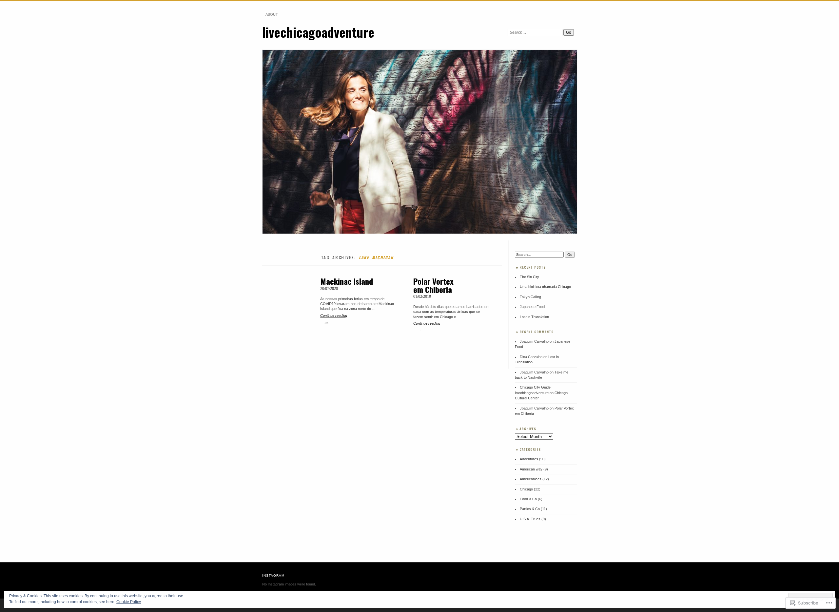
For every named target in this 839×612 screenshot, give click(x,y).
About (271, 14)
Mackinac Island (346, 281)
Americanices (530, 479)
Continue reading (333, 318)
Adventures (529, 459)
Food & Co (528, 499)
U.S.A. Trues (530, 519)
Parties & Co (530, 509)
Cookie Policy (128, 602)
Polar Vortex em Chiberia (433, 285)
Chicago (526, 489)
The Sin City (529, 277)
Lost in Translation (534, 317)
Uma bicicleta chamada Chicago (545, 287)
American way (531, 469)
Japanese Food (532, 307)
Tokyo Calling (530, 297)
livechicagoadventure (318, 32)
